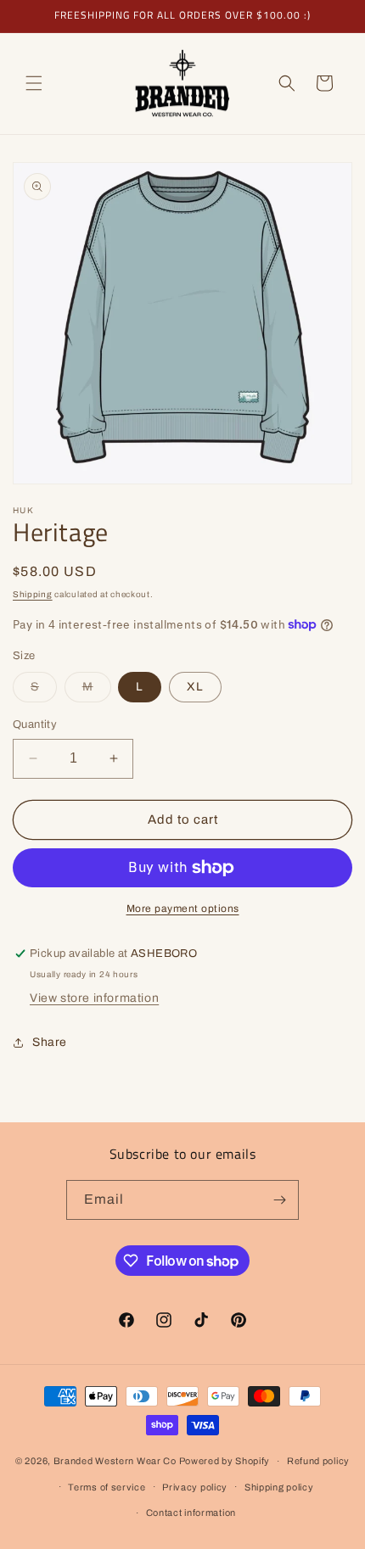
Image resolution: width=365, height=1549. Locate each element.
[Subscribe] (279, 1200)
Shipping (33, 594)
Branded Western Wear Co (115, 1461)
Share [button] (49, 1042)
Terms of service (106, 1487)
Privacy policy (194, 1487)
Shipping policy (279, 1487)
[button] (34, 83)
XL (195, 686)
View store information (94, 998)
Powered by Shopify (225, 1461)
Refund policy (318, 1461)
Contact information (191, 1512)
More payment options (182, 908)
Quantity (35, 724)
